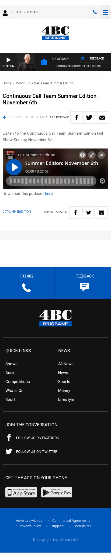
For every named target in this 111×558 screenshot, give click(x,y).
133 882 (95, 12)
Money (64, 390)
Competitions (17, 381)
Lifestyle (66, 399)
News (63, 372)
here (49, 193)
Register (31, 12)
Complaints (82, 526)
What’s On (14, 390)
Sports (64, 381)
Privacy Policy (30, 526)
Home (7, 83)
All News (66, 363)
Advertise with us (29, 521)
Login (16, 12)
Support (57, 526)
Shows (11, 363)
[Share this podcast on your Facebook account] (76, 117)
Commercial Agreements (71, 521)
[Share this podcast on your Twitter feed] (89, 117)
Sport (10, 399)
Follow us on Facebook (37, 438)
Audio (10, 372)
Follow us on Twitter (36, 452)
